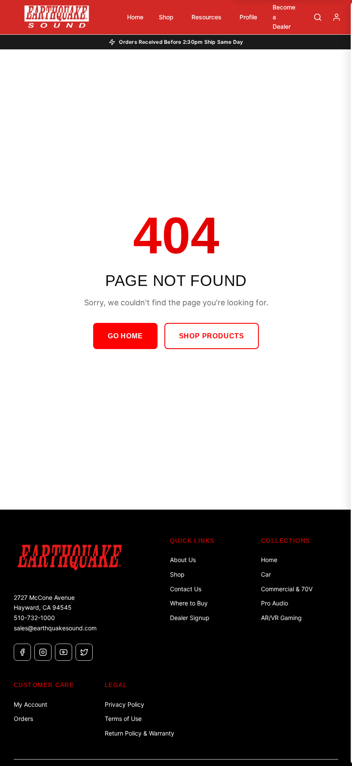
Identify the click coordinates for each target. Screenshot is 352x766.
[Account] (336, 17)
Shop (177, 574)
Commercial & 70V (287, 589)
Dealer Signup (189, 617)
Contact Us (185, 589)
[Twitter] (84, 652)
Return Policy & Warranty (139, 733)
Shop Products (211, 336)
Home (269, 559)
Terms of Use (123, 718)
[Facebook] (22, 652)
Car (266, 574)
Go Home (125, 336)
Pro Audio (274, 603)
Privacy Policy (124, 704)
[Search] (317, 17)
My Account (30, 704)
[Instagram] (43, 652)
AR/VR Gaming (281, 617)
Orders (23, 718)
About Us (183, 559)
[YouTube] (63, 652)
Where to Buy (189, 603)
